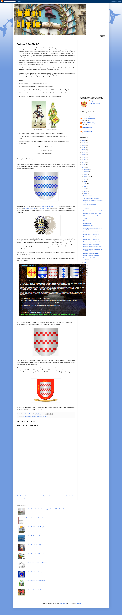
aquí (30, 245)
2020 (83, 155)
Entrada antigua (70, 496)
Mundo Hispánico (87, 127)
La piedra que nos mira (88, 119)
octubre (86, 174)
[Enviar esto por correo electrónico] (45, 414)
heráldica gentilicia (27, 416)
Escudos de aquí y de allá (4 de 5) (91, 234)
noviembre (86, 171)
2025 (83, 142)
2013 (83, 268)
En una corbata (87, 223)
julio (85, 181)
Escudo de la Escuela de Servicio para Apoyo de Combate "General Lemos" (45, 509)
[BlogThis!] (47, 414)
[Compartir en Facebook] (50, 414)
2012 (83, 270)
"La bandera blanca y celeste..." (91, 198)
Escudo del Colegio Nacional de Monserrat (36, 563)
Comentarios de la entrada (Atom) (32, 499)
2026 (83, 140)
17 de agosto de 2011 (47, 206)
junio (85, 184)
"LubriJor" (86, 218)
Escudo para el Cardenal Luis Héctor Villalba (92, 228)
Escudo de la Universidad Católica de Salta (94, 211)
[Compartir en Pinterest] (52, 414)
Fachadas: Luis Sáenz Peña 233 (91, 253)
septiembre (86, 176)
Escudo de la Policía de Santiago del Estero (37, 572)
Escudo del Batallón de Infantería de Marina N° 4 (92, 249)
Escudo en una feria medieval (33, 590)
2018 (83, 160)
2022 (83, 150)
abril (85, 189)
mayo (85, 186)
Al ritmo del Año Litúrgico (89, 123)
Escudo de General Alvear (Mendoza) (35, 581)
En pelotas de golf (88, 225)
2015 (83, 167)
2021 (83, 152)
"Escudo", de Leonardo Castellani (34, 518)
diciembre (86, 169)
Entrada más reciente (22, 496)
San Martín (45, 416)
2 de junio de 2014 (44, 208)
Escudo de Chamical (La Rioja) (34, 545)
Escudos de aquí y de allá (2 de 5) (91, 239)
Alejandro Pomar (95, 101)
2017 (83, 162)
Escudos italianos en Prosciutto (91, 255)
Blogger (79, 603)
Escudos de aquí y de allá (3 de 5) (91, 237)
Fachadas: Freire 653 (88, 196)
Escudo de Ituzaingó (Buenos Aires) (92, 246)
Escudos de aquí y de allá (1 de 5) (91, 242)
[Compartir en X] (49, 414)
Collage (85, 221)
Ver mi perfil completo (94, 103)
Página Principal (47, 496)
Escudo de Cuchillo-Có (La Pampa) (35, 527)
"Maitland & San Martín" (89, 204)
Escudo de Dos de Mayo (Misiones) (35, 554)
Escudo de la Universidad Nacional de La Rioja (93, 201)
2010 (83, 275)
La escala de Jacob (87, 131)
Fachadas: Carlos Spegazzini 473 (91, 244)
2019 (83, 157)
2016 (83, 164)
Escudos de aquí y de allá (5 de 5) (91, 232)
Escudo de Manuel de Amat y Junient (92, 213)
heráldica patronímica (37, 416)
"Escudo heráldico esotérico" (90, 216)
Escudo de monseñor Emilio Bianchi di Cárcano (93, 207)
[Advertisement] (46, 480)
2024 (83, 145)
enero (85, 262)
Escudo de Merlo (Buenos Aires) (34, 536)
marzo (85, 191)
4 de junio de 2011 (29, 208)
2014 (83, 265)
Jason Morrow (63, 603)
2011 (83, 273)
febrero (86, 193)
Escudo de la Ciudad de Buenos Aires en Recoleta (93, 258)
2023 (83, 147)
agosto (85, 179)
